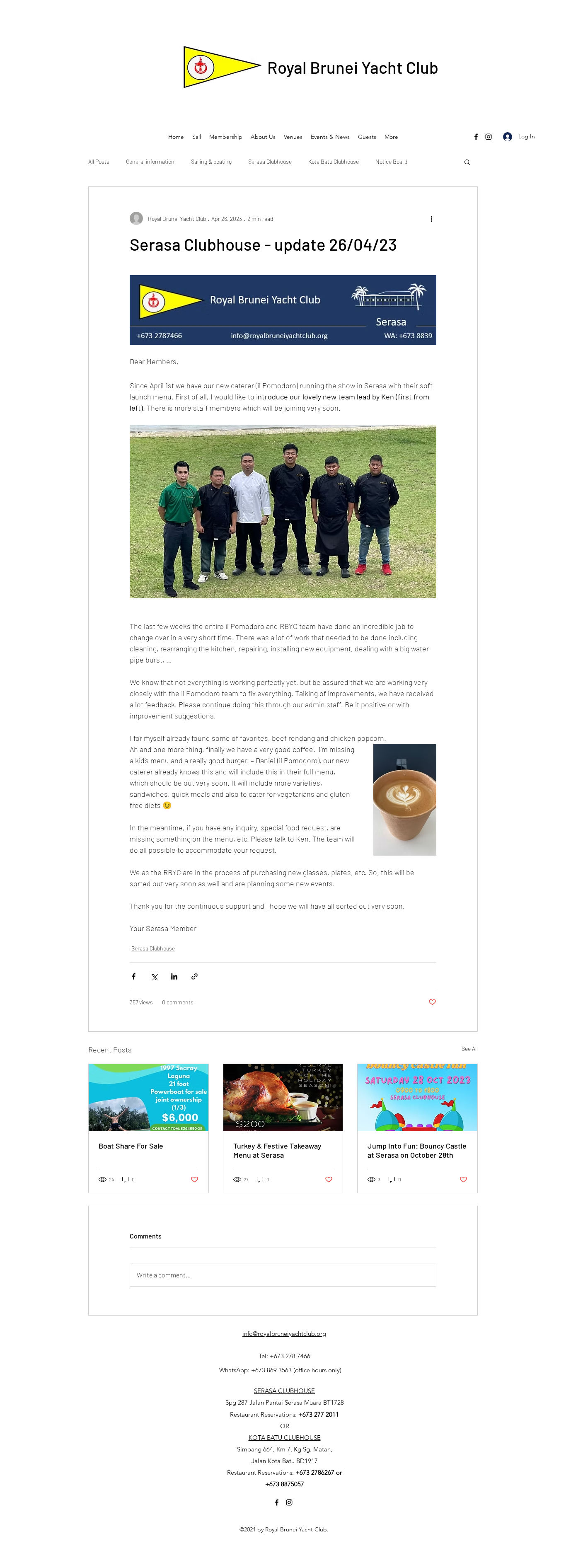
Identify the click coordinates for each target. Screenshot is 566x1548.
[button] (467, 161)
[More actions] (431, 218)
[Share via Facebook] (134, 976)
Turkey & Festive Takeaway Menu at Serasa (277, 1150)
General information (150, 161)
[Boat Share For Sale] (148, 1097)
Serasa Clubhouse (270, 161)
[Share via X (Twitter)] (154, 976)
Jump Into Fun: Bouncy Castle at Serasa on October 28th (417, 1150)
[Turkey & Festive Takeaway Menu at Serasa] (283, 1097)
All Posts (98, 161)
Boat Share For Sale (131, 1145)
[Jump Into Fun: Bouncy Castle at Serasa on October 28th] (417, 1097)
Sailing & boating (211, 161)
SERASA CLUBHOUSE (284, 1391)
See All (470, 1048)
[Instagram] (488, 137)
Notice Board (391, 161)
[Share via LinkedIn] (174, 976)
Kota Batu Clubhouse (333, 161)
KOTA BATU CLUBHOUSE (285, 1438)
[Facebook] (476, 137)
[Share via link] (194, 976)
